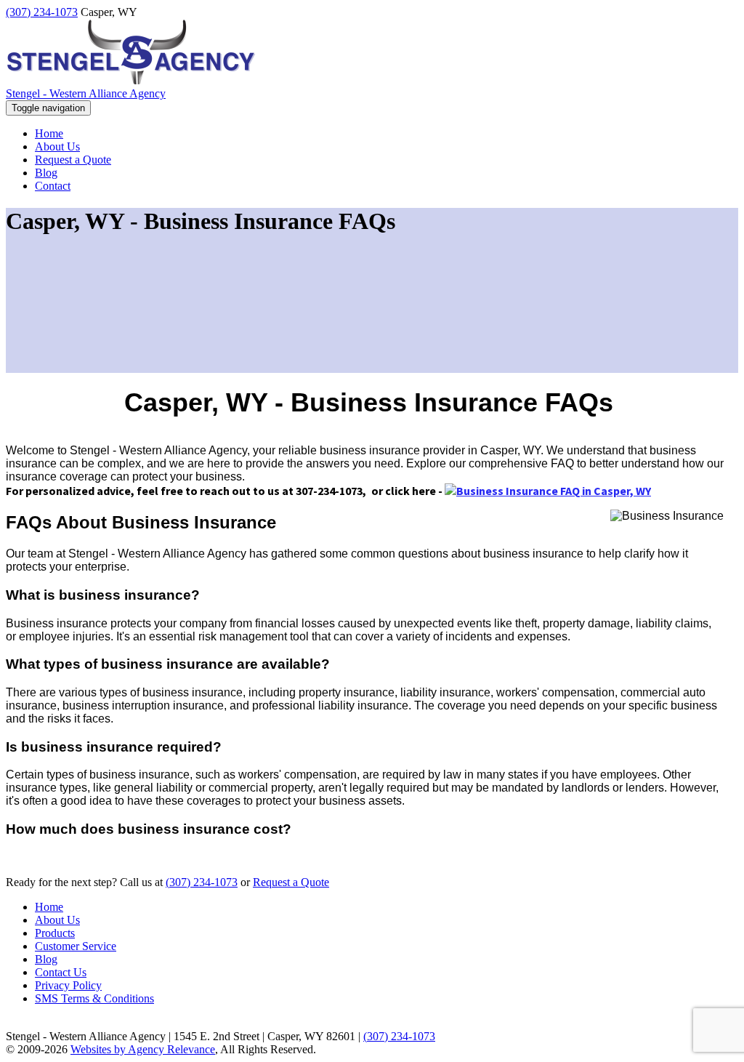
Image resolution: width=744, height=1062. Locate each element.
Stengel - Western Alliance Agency (86, 93)
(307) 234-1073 (42, 12)
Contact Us (60, 972)
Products (55, 933)
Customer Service (75, 946)
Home (49, 907)
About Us (57, 920)
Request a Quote (291, 882)
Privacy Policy (68, 985)
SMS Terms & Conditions (94, 998)
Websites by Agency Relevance (142, 1049)
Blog (46, 959)
